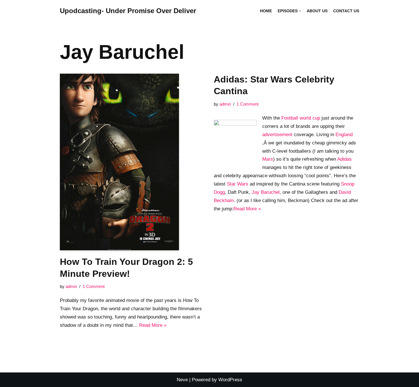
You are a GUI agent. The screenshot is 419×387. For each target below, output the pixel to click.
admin (71, 286)
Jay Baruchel (266, 192)
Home (266, 11)
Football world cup (300, 118)
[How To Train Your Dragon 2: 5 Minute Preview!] (132, 162)
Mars (267, 159)
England (344, 134)
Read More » (152, 325)
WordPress (230, 379)
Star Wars (237, 184)
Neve (182, 379)
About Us (317, 11)
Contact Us (346, 11)
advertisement (277, 134)
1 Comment (94, 286)
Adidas (344, 159)
